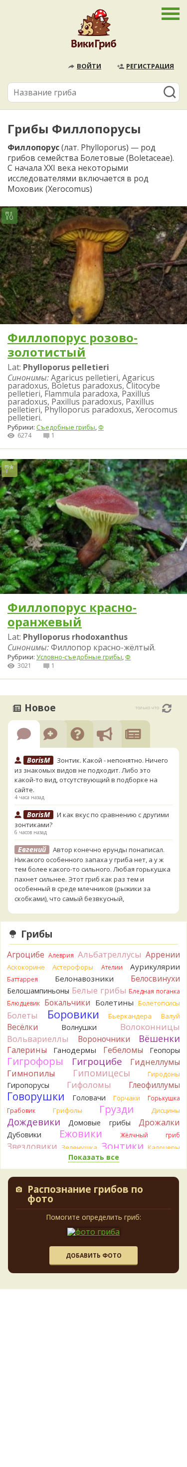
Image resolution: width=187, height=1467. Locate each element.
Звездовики (32, 1146)
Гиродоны (164, 1073)
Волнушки (79, 1027)
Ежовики (80, 1133)
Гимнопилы (31, 1073)
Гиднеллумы (155, 1061)
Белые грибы (99, 990)
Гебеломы (123, 1049)
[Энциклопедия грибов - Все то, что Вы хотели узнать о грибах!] (93, 31)
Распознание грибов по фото (85, 1195)
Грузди (116, 1109)
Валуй (170, 1015)
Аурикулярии (155, 967)
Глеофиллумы (154, 1084)
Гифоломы (89, 1084)
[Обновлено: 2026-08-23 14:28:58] (167, 708)
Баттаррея (22, 979)
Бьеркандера (130, 1015)
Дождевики (33, 1121)
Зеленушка (79, 1147)
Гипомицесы (101, 1073)
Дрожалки (159, 1122)
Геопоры (165, 1050)
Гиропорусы (28, 1085)
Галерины (27, 1049)
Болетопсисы (159, 1002)
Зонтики (122, 1146)
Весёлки (22, 1026)
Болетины (114, 1002)
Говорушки (36, 1096)
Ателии (112, 967)
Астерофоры (72, 967)
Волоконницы (150, 1026)
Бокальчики (67, 1002)
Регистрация (150, 65)
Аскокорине (26, 967)
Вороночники (104, 1038)
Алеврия (61, 955)
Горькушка (164, 1098)
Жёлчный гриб (150, 1135)
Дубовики (24, 1134)
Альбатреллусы (110, 954)
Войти (89, 65)
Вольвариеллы (38, 1038)
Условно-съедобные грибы (79, 656)
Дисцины (165, 1110)
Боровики (73, 1014)
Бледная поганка (154, 991)
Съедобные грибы (65, 427)
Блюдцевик (23, 1003)
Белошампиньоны (38, 990)
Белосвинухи (155, 978)
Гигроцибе (97, 1061)
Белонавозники (84, 978)
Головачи (89, 1097)
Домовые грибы (99, 1122)
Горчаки (126, 1097)
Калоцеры (164, 1147)
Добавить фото (94, 1255)
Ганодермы (74, 1050)
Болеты (22, 1015)
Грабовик (21, 1110)
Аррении (163, 954)
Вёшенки (159, 1038)
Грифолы (67, 1110)
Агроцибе (25, 954)
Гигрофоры (35, 1061)
